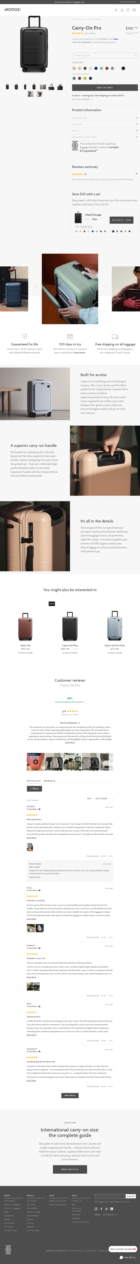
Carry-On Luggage (12, 1204)
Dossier (30, 1219)
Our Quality (32, 1208)
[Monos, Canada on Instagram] (96, 1209)
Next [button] (54, 45)
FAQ (74, 1204)
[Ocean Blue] (96, 68)
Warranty (76, 1214)
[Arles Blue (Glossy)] (90, 78)
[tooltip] (79, 723)
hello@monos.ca (110, 1215)
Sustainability (33, 1216)
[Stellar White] (117, 68)
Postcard (30, 1227)
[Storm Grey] (112, 68)
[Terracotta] (107, 68)
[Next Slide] (111, 762)
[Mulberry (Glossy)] (79, 78)
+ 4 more (33, 988)
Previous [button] (14, 45)
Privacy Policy (75, 1251)
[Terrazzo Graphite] (74, 78)
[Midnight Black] (123, 68)
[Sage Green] (101, 68)
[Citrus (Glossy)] (85, 78)
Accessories (9, 1223)
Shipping (76, 1218)
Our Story (31, 1204)
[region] (70, 762)
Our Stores (31, 1201)
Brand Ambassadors (58, 1204)
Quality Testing (33, 1212)
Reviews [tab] (33, 781)
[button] (83, 33)
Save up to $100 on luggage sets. (70, 2)
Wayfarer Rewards (57, 1201)
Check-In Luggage (12, 1208)
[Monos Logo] (12, 9)
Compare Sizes (10, 1230)
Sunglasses (9, 1216)
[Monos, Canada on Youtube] (111, 1209)
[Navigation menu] (134, 10)
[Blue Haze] (90, 68)
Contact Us (77, 1201)
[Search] (116, 11)
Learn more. (80, 352)
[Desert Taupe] (74, 68)
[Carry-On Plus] (70, 623)
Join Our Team (33, 1230)
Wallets (7, 1219)
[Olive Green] (85, 68)
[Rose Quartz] (79, 68)
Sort (89, 798)
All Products (9, 1201)
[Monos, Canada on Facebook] (101, 1209)
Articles (30, 1223)
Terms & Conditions (81, 1222)
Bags (6, 1212)
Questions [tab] (49, 781)
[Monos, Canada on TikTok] (106, 1209)
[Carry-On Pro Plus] (114, 623)
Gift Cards (8, 1227)
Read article (70, 1169)
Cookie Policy (90, 1251)
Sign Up (131, 1196)
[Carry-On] (25, 623)
